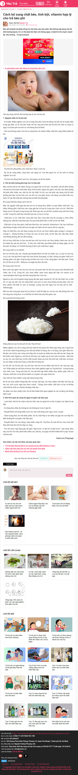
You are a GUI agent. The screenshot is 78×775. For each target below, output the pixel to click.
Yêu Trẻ (11, 4)
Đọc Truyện (57, 5)
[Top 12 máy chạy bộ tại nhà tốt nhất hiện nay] (38, 683)
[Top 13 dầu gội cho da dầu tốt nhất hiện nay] (14, 710)
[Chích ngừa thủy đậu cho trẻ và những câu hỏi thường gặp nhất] (38, 493)
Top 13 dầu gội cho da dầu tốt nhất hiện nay (13, 722)
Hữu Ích (45, 458)
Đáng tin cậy (56, 458)
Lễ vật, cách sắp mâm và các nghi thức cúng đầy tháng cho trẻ (37, 574)
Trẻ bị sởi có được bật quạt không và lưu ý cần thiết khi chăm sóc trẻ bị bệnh (38, 638)
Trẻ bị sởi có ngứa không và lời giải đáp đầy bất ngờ (14, 667)
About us (5, 764)
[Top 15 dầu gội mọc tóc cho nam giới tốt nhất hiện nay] (38, 710)
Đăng (69, 475)
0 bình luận (10, 464)
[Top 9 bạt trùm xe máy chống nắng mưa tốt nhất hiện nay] (38, 655)
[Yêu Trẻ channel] (20, 758)
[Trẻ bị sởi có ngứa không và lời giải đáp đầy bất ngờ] (14, 655)
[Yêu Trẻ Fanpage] (25, 758)
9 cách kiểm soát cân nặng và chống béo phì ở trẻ (25, 68)
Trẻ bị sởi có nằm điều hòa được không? (13, 636)
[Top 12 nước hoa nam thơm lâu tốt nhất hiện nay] (61, 655)
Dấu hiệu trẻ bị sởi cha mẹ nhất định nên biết (60, 722)
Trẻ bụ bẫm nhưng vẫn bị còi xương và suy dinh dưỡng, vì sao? (30, 446)
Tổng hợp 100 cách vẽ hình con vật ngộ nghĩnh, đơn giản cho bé (14, 602)
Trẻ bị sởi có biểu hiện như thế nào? (13, 694)
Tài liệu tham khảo (32, 25)
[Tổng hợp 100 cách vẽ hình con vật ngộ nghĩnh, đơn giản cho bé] (14, 589)
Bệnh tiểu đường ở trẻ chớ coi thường (20, 451)
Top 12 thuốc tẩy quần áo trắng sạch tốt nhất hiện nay (61, 695)
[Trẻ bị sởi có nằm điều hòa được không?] (14, 624)
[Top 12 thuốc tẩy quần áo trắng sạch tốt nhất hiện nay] (61, 683)
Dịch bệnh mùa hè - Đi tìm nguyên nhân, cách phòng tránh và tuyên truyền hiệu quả (14, 535)
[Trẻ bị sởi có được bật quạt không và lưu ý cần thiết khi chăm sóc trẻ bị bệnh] (38, 624)
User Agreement (16, 764)
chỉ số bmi (65, 733)
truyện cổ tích (16, 733)
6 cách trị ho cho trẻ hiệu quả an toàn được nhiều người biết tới (14, 506)
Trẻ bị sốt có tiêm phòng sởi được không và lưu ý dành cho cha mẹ (61, 637)
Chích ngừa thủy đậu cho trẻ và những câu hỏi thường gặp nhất (38, 506)
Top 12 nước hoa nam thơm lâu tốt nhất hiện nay (60, 667)
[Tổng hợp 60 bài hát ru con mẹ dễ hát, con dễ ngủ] (61, 561)
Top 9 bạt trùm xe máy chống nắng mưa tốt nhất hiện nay (38, 667)
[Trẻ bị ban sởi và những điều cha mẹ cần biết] (61, 493)
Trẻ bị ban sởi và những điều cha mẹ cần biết (61, 505)
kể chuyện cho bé (47, 733)
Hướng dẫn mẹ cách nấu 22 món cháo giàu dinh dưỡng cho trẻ (14, 574)
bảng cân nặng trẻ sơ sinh (31, 733)
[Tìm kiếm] (40, 4)
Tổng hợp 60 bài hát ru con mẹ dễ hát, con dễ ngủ (61, 574)
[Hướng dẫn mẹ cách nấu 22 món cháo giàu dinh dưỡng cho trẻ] (14, 561)
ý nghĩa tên (57, 733)
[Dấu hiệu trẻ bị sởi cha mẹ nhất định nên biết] (61, 710)
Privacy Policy (30, 764)
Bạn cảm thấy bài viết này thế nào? (27, 458)
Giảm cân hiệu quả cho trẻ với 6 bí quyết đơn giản (25, 449)
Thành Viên (65, 5)
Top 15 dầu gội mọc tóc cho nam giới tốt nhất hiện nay (38, 723)
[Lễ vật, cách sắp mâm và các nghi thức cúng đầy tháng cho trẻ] (38, 561)
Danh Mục (48, 4)
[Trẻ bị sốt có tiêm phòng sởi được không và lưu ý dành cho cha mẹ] (61, 624)
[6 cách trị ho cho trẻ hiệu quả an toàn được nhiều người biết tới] (14, 493)
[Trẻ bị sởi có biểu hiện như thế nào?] (14, 683)
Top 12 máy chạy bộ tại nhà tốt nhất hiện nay (38, 694)
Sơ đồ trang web (43, 764)
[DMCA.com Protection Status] (8, 762)
